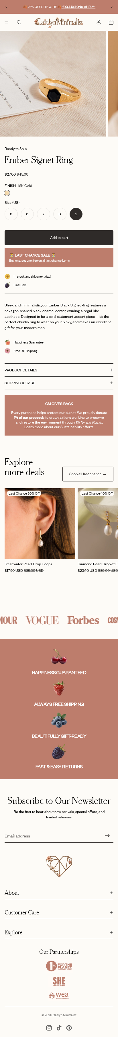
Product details (21, 370)
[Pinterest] (69, 1027)
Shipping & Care (20, 382)
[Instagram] (49, 1027)
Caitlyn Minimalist (64, 1015)
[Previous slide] (6, 7)
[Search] (19, 22)
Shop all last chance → (88, 473)
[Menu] (6, 22)
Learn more (33, 426)
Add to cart (59, 237)
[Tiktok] (59, 1027)
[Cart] (111, 22)
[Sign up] (107, 836)
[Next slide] (111, 7)
